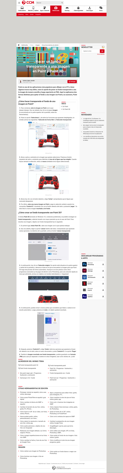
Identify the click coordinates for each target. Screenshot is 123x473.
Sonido (31, 14)
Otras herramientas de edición (50, 45)
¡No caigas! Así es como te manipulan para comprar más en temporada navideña (93, 127)
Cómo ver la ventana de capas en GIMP (62, 416)
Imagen (37, 45)
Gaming (67, 10)
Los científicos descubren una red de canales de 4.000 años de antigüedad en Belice (93, 138)
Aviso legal (82, 463)
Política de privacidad (67, 463)
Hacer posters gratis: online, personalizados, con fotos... (29, 417)
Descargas (89, 10)
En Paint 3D (66, 109)
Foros (101, 10)
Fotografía (38, 14)
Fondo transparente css (57, 373)
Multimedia (55, 10)
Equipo (48, 463)
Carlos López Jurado (29, 80)
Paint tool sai (54, 378)
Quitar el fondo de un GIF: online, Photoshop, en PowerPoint (60, 412)
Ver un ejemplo (100, 54)
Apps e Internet (44, 10)
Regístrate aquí (42, 463)
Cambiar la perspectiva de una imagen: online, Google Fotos (62, 422)
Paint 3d (52, 368)
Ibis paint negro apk (26, 373)
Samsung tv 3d (25, 378)
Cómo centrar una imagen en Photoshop (33, 451)
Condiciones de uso (56, 463)
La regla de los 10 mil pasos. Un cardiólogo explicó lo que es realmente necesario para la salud (93, 120)
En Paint (65, 106)
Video (26, 14)
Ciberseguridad (78, 10)
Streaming (21, 14)
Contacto (76, 463)
